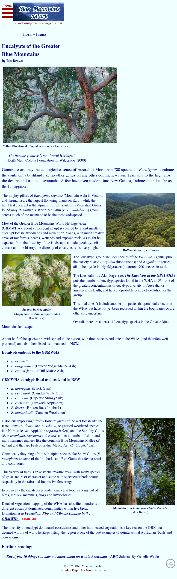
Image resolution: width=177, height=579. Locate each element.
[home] (38, 24)
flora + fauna (34, 34)
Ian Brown (87, 570)
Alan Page (71, 570)
